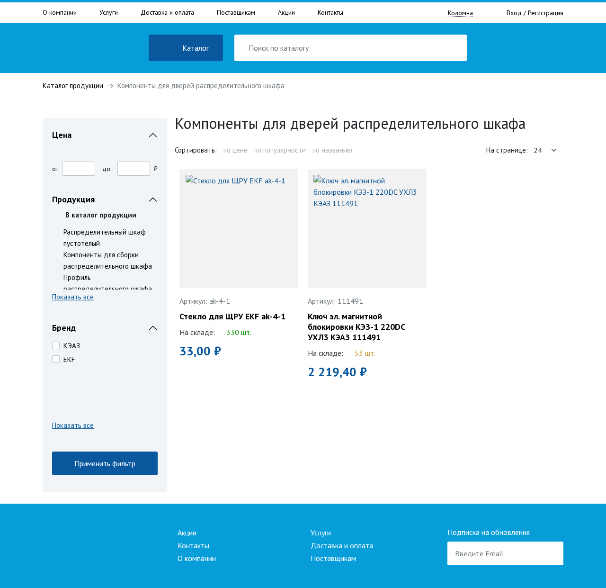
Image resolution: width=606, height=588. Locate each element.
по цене (235, 150)
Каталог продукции (73, 85)
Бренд (64, 327)
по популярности (280, 150)
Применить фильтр (104, 463)
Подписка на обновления (488, 532)
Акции (286, 12)
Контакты (330, 12)
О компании (60, 12)
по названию (332, 150)
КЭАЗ (71, 345)
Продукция (73, 199)
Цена (61, 134)
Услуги (108, 12)
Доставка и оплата (167, 12)
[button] (105, 298)
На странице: (507, 150)
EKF (69, 359)
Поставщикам (236, 12)
